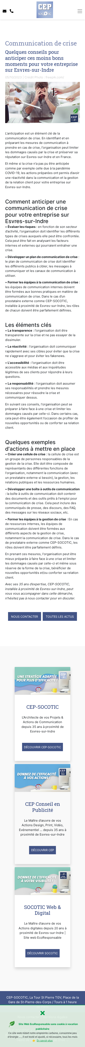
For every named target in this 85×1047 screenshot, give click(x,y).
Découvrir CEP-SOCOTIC (42, 747)
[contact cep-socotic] (4, 11)
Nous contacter (24, 616)
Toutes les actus (60, 616)
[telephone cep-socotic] (11, 11)
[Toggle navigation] (79, 11)
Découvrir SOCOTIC (42, 953)
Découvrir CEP (42, 850)
